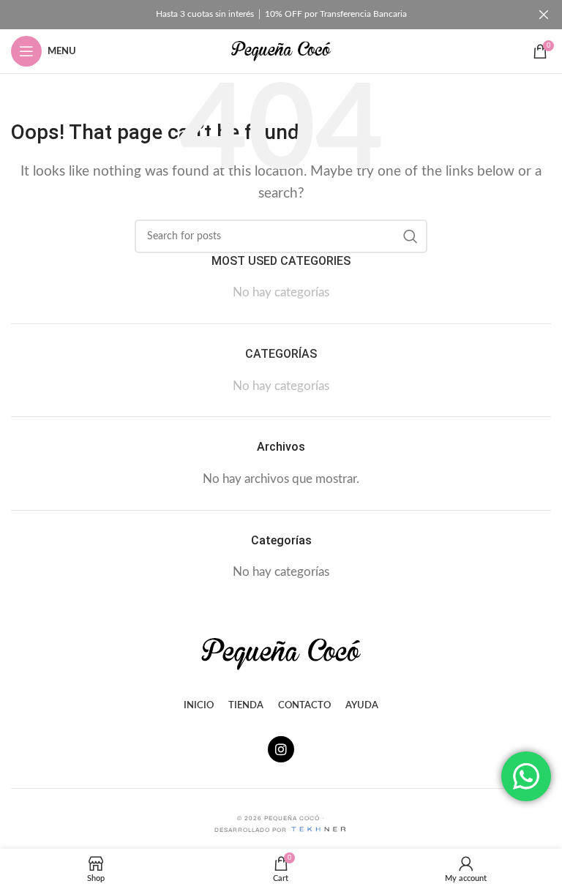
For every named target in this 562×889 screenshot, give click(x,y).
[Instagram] (281, 749)
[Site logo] (281, 50)
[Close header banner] (543, 14)
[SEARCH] (410, 236)
